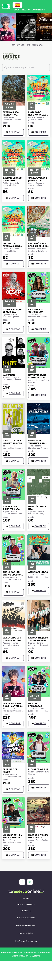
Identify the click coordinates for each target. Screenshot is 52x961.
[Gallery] (26, 27)
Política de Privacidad (26, 925)
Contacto (26, 910)
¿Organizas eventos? (26, 904)
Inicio (26, 898)
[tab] (27, 45)
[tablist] (26, 45)
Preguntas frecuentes (26, 941)
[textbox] (26, 67)
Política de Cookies (26, 917)
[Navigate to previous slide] (3, 27)
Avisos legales (26, 933)
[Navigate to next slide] (48, 27)
